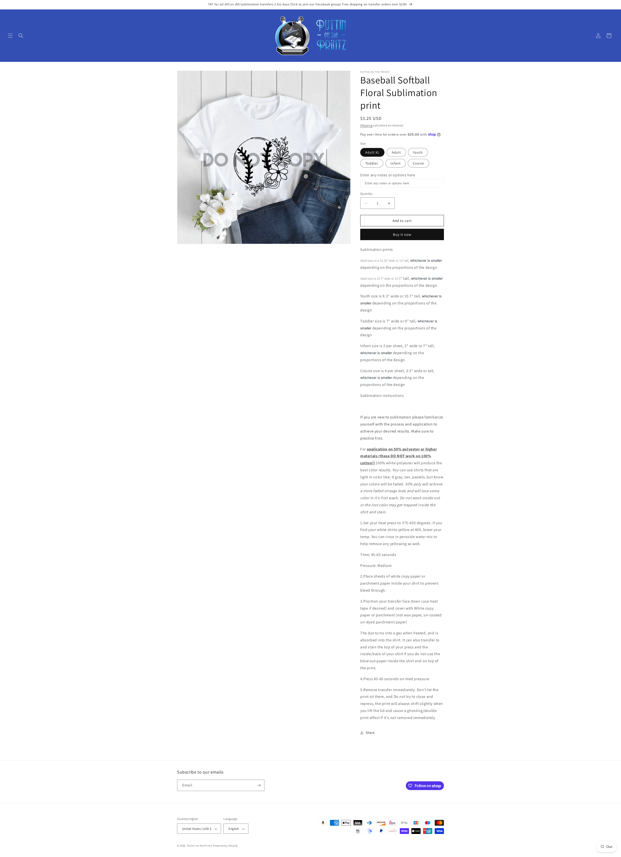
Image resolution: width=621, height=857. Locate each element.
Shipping (366, 125)
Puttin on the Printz (199, 846)
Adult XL (372, 152)
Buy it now (402, 234)
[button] (10, 35)
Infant (396, 163)
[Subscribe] (258, 785)
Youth (418, 152)
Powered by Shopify (225, 846)
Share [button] (370, 732)
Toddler (371, 163)
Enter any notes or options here (387, 175)
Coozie (418, 163)
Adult (396, 152)
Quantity (366, 194)
